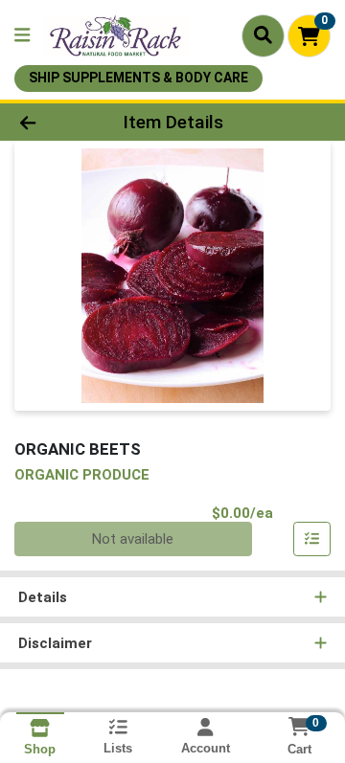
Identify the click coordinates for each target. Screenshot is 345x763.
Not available (132, 539)
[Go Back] (54, 122)
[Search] (263, 35)
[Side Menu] (22, 35)
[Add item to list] (312, 539)
